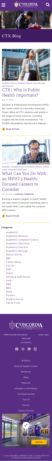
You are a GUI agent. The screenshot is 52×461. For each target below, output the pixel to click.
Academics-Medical (25, 83)
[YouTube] (35, 349)
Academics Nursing (16, 250)
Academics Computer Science (22, 239)
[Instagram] (23, 349)
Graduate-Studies (15, 170)
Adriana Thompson (24, 194)
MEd (8, 288)
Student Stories (14, 299)
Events (9, 273)
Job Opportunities (26, 394)
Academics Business (17, 236)
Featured (37, 83)
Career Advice (13, 262)
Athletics (26, 361)
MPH (43, 83)
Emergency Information (26, 388)
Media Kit (26, 383)
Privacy (26, 405)
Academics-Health (9, 83)
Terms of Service (26, 411)
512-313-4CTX (26, 342)
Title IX (26, 400)
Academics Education (18, 243)
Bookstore (26, 372)
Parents (10, 295)
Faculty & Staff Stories (18, 276)
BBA (8, 258)
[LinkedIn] (29, 349)
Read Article (12, 129)
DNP (8, 269)
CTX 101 (10, 265)
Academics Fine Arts (17, 247)
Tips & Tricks (13, 302)
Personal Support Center (26, 366)
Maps (26, 377)
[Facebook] (17, 349)
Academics (6, 167)
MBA (8, 284)
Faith (9, 280)
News (9, 291)
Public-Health (7, 86)
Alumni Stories (14, 254)
